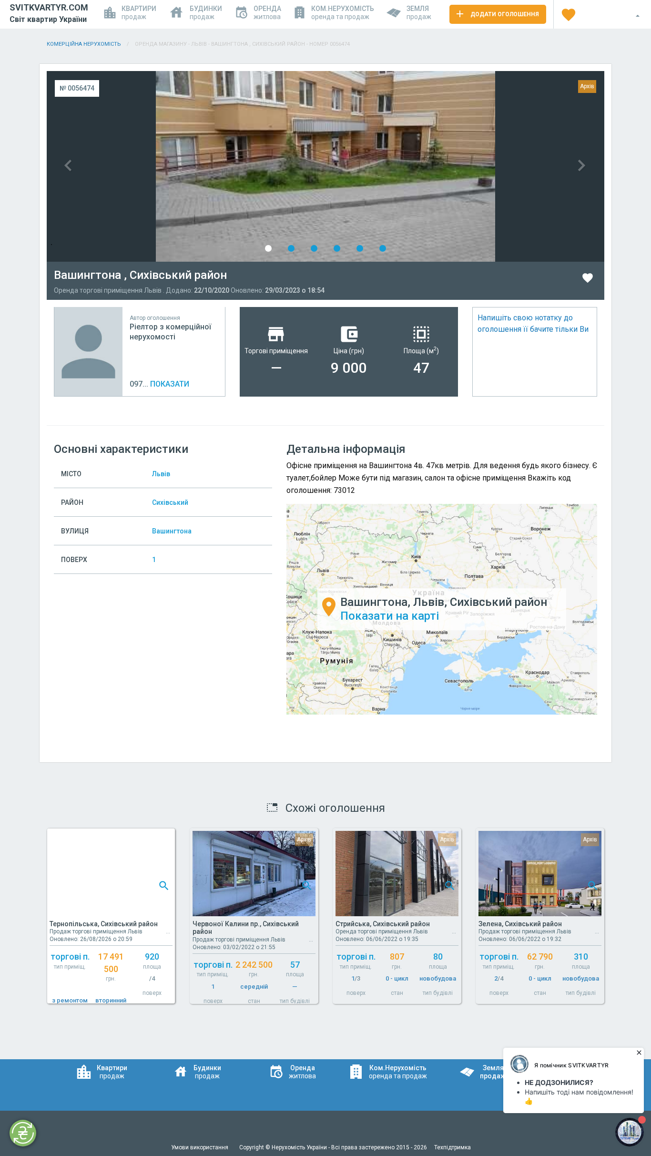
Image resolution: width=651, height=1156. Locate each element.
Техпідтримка (452, 1147)
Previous (186, 166)
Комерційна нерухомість (84, 44)
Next (465, 166)
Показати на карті (389, 616)
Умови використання (200, 1147)
